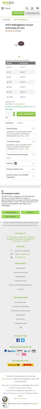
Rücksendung (20, 268)
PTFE (7, 237)
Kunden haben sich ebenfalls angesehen (17, 176)
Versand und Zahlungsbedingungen (20, 285)
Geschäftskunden (20, 302)
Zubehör (11, 163)
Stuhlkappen (25, 241)
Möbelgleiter (14, 237)
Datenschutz (20, 319)
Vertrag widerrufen (20, 323)
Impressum (20, 289)
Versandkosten (6, 379)
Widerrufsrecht (20, 315)
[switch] (5, 406)
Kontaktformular (20, 257)
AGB (20, 327)
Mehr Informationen (20, 398)
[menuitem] (6, 8)
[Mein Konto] (32, 8)
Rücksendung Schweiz (20, 272)
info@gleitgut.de (24, 254)
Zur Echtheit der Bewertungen (20, 311)
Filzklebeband (23, 237)
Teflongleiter (19, 239)
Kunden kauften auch (15, 169)
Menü (7, 8)
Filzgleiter (31, 237)
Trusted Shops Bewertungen (17, 154)
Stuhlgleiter (10, 239)
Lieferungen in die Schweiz (20, 306)
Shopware (34, 404)
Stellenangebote (20, 277)
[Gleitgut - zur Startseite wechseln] (8, 3)
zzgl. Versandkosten (19, 104)
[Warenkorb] (37, 8)
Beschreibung (12, 128)
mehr (27, 136)
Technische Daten (13, 141)
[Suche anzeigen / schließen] (27, 8)
